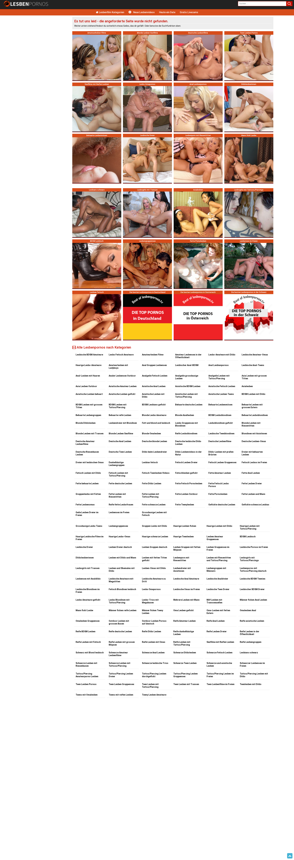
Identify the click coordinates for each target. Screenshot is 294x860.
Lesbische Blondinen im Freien (88, 590)
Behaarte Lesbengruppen (88, 415)
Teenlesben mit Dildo (250, 684)
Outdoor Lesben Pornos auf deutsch (154, 622)
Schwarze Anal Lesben (153, 652)
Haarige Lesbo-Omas (119, 536)
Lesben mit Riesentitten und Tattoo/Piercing (219, 559)
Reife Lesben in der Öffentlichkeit (249, 632)
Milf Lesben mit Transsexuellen (214, 601)
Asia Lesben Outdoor (86, 386)
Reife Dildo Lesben (151, 631)
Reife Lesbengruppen (250, 642)
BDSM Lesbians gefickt (154, 404)
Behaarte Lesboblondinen (255, 415)
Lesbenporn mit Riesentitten (181, 559)
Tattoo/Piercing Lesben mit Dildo (254, 675)
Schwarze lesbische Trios (155, 663)
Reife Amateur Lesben (184, 621)
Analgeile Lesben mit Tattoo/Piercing (219, 377)
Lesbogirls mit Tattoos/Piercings (249, 559)
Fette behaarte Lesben (87, 483)
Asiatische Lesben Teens (221, 394)
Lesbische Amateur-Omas (255, 354)
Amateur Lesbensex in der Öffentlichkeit (188, 356)
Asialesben (247, 386)
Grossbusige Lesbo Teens (89, 526)
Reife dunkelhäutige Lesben (183, 632)
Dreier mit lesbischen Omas (90, 462)
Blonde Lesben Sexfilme (121, 433)
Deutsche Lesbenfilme (219, 441)
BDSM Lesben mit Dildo (253, 394)
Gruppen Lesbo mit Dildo (154, 526)
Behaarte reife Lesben (120, 415)
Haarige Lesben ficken (184, 526)
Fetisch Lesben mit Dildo (88, 473)
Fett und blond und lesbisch (156, 423)
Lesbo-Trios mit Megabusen (150, 601)
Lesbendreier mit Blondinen (123, 423)
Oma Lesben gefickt (183, 610)
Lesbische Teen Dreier (218, 589)
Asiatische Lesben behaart (89, 394)
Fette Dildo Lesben (151, 483)
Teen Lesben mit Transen (186, 684)
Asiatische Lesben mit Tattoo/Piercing (186, 395)
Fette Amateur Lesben (219, 473)
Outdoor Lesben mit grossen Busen (119, 622)
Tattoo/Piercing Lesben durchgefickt (154, 675)
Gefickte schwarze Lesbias (255, 504)
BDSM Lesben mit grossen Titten (89, 406)
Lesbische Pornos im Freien (254, 547)
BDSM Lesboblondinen (219, 415)
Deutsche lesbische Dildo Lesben (188, 442)
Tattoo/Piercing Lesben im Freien (220, 675)
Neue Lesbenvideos (144, 12)
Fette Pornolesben (217, 494)
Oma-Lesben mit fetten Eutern (218, 611)
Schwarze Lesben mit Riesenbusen (86, 664)
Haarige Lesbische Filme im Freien (90, 538)
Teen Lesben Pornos (86, 684)
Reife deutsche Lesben (120, 631)
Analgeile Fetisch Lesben (154, 376)
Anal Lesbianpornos (218, 365)
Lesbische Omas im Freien (186, 589)
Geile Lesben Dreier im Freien (87, 513)
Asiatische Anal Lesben (154, 386)
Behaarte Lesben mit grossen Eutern (252, 406)
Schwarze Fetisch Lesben (219, 652)
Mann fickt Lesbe (84, 610)
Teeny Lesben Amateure (154, 695)
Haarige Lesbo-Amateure (88, 365)
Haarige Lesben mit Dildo (219, 526)
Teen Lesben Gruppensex (121, 684)
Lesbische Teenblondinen (221, 433)
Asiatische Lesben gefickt (122, 394)
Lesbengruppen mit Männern (216, 569)
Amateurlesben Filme (152, 354)
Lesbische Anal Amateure (186, 579)
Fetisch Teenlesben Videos (156, 473)
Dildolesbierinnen (85, 557)
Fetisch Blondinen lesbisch (122, 589)
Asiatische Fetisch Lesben (221, 386)
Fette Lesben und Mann (253, 494)
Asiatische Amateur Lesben (123, 386)
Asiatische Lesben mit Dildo (153, 395)
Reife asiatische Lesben (252, 621)
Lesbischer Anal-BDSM (186, 365)
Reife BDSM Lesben (85, 631)
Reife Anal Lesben (216, 621)
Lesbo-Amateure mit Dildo (221, 354)
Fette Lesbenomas (85, 504)
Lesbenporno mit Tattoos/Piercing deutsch (253, 569)
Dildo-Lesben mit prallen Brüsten (221, 453)
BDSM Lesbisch (248, 536)
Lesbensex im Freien (119, 512)
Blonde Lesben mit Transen (90, 433)
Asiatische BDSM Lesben (187, 386)
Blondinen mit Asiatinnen (254, 433)
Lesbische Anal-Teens (253, 365)
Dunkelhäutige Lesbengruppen (116, 463)
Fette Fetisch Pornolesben (188, 483)
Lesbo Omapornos (151, 589)
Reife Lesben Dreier (217, 631)
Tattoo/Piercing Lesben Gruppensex (185, 675)
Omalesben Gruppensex (88, 621)
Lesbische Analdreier (217, 579)
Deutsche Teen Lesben (120, 452)
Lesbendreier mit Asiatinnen (182, 569)
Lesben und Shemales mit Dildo (122, 569)
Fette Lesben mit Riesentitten (117, 495)
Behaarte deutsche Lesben (188, 404)
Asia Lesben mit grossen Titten (254, 377)
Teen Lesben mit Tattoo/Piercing (150, 685)
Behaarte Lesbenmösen (220, 404)
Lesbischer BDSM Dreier (252, 589)
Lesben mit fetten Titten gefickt (154, 559)
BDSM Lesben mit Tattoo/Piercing (117, 406)
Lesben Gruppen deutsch (154, 547)
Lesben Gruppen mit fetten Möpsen (186, 548)
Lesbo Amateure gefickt (88, 600)
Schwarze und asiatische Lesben (219, 664)
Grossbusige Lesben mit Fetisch (154, 513)
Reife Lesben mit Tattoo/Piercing (181, 643)
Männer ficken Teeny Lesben (152, 611)
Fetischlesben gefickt (186, 473)
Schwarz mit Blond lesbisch (90, 652)
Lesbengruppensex (118, 526)
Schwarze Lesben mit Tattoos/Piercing (119, 664)
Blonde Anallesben (184, 415)
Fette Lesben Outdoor (186, 494)
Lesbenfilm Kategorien (111, 12)
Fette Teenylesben (184, 504)
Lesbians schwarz (249, 652)
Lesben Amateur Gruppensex (215, 538)
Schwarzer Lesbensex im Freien (252, 664)
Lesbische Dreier (84, 547)
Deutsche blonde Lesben (154, 441)
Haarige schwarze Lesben (155, 536)
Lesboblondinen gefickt (220, 423)
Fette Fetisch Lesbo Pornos (218, 484)
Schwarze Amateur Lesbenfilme (118, 654)
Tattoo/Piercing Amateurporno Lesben (87, 675)
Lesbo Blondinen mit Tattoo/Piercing (119, 601)
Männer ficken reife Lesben (122, 610)
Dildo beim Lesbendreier (154, 452)
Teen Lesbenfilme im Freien (220, 684)
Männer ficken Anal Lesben (253, 600)
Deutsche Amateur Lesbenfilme (85, 442)
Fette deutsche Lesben (120, 483)
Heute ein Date (167, 12)
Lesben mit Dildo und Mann (122, 557)
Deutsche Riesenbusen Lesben (87, 453)
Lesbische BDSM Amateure (89, 354)
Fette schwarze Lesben (154, 504)
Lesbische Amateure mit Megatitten (121, 580)
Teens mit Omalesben (87, 695)
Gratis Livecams (189, 12)
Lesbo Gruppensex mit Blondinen (186, 424)
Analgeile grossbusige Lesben (186, 377)
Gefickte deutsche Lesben (221, 504)
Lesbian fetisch (150, 462)
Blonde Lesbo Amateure (154, 415)
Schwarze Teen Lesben (185, 663)
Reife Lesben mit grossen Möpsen (122, 643)
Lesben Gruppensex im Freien (218, 548)
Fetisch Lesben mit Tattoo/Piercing (118, 474)
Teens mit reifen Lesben (121, 695)
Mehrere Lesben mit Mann (186, 600)
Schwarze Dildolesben (184, 652)
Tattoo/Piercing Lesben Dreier (121, 675)
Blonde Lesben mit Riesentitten (251, 424)
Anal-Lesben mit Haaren (88, 376)
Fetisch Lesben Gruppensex (222, 462)
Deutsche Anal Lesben (120, 441)
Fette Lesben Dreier (252, 483)
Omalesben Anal (248, 610)
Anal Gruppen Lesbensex (154, 365)
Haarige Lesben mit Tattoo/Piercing (250, 527)
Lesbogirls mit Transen (88, 568)
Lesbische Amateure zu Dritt (154, 580)
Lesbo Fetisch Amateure (121, 354)
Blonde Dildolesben (86, 423)
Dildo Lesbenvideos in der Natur (188, 453)
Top (289, 856)
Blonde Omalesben (151, 433)
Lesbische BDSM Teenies (252, 579)
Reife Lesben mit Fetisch (88, 642)
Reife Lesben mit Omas (153, 642)
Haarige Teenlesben (183, 536)
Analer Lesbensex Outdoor (122, 376)
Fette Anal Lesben (251, 473)
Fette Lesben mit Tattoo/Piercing (150, 495)
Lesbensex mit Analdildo (88, 579)
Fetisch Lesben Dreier (186, 462)
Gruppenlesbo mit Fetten (88, 494)
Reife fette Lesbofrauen (121, 504)
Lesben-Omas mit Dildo (154, 568)
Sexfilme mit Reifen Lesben (220, 642)
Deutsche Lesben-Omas (254, 441)
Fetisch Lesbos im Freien (254, 462)
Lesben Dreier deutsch (120, 547)
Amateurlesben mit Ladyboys (118, 366)
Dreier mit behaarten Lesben (252, 453)
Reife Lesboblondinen (186, 433)
